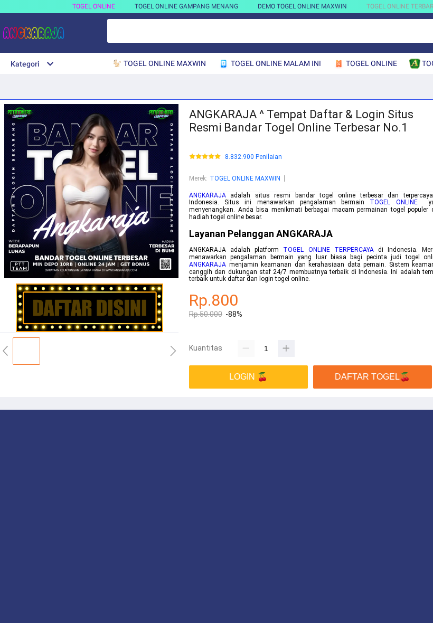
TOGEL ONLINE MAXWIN (245, 178)
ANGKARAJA (207, 195)
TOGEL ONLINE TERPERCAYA (328, 249)
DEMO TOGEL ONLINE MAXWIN (302, 6)
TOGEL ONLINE (93, 6)
